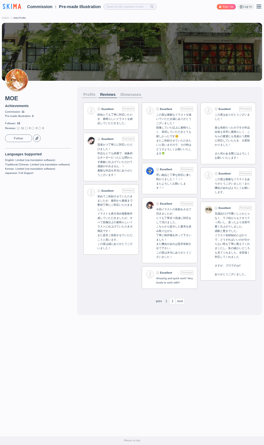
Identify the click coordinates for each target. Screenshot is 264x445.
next (180, 301)
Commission (39, 6)
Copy (37, 138)
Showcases (130, 94)
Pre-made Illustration (80, 6)
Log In (247, 6)
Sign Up (228, 6)
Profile (89, 94)
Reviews (108, 94)
